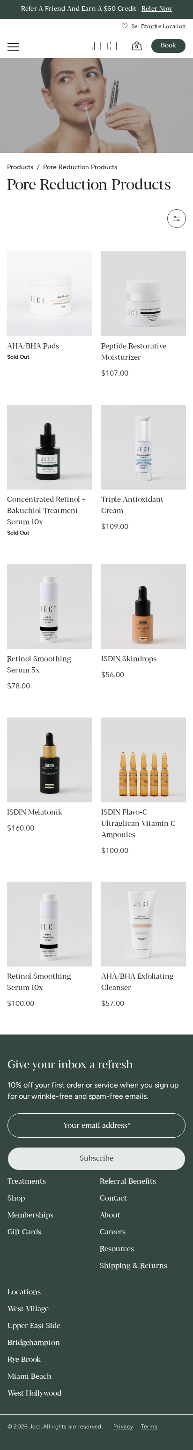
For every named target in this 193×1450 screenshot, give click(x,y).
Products (20, 167)
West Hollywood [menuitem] (34, 1393)
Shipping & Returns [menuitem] (133, 1265)
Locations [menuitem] (24, 1292)
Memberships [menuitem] (30, 1215)
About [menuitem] (110, 1215)
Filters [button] (176, 218)
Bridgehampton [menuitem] (33, 1342)
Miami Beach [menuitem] (29, 1376)
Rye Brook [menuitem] (24, 1359)
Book (168, 46)
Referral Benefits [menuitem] (128, 1181)
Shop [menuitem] (16, 1198)
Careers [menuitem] (113, 1232)
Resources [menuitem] (117, 1249)
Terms (149, 1426)
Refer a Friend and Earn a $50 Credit (96, 9)
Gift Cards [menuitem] (24, 1232)
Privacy (123, 1426)
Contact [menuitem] (113, 1198)
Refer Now (156, 9)
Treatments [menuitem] (26, 1181)
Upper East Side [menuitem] (33, 1325)
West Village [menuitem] (28, 1309)
